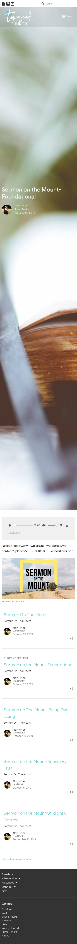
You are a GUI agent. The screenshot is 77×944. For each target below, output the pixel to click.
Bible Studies (9, 878)
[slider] (23, 525)
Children (7, 909)
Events (6, 874)
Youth (5, 913)
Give (4, 891)
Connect (7, 887)
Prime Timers (9, 932)
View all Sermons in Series (17, 859)
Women (6, 920)
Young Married (10, 928)
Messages (8, 882)
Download (14, 533)
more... (5, 935)
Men (4, 924)
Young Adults (9, 917)
